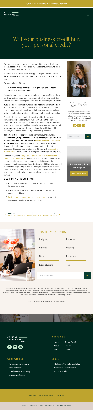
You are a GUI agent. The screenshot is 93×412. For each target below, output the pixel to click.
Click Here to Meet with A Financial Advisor (46, 3)
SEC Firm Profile (60, 371)
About (56, 345)
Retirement (71, 256)
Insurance (70, 239)
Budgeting (44, 239)
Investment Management (19, 364)
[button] (88, 15)
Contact (68, 349)
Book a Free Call (71, 342)
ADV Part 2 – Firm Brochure (65, 367)
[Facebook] (75, 125)
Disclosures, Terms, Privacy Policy (67, 364)
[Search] (88, 136)
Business (43, 247)
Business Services (15, 367)
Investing (70, 247)
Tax (68, 264)
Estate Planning (46, 264)
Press (56, 349)
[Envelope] (83, 125)
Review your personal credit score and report (27, 197)
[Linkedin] (79, 125)
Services (68, 345)
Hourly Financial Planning (19, 371)
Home (56, 342)
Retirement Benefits (17, 375)
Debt (41, 256)
